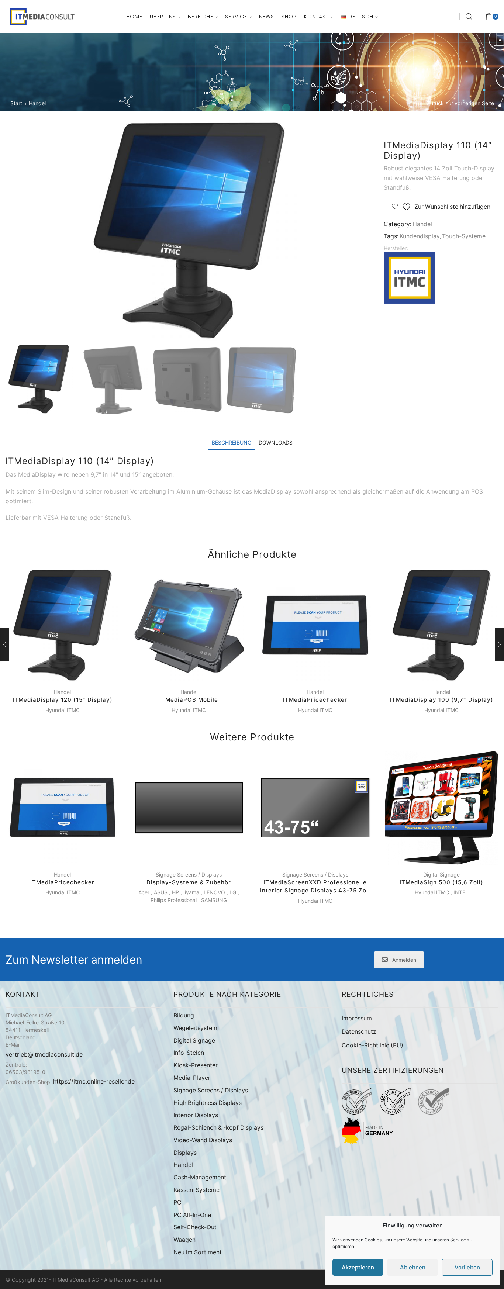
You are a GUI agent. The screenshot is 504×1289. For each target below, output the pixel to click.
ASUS (161, 892)
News (266, 16)
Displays (185, 1152)
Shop (289, 16)
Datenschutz (359, 1031)
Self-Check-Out (195, 1227)
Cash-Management (199, 1177)
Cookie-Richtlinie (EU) (372, 1045)
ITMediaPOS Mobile (188, 699)
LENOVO (214, 892)
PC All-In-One (192, 1215)
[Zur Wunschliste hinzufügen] (87, 670)
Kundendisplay (420, 236)
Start (16, 103)
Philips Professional (174, 900)
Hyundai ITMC (62, 710)
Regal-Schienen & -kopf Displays (218, 1127)
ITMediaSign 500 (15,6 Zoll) (441, 882)
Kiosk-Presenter (195, 1065)
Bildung (183, 1015)
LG (232, 892)
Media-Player (191, 1077)
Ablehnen (412, 1267)
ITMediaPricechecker (315, 699)
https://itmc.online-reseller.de (94, 1081)
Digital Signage (441, 874)
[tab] (231, 442)
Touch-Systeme (464, 236)
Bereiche (200, 16)
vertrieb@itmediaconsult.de (44, 1054)
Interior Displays (195, 1115)
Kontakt (316, 16)
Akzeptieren (358, 1267)
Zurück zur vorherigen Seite (460, 103)
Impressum (357, 1018)
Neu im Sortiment (197, 1252)
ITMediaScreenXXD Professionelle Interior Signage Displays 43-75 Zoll (315, 886)
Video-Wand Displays (202, 1140)
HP (175, 892)
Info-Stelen (188, 1052)
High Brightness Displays (207, 1102)
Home (134, 16)
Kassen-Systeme (196, 1189)
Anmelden (404, 960)
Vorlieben (467, 1267)
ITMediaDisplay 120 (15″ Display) (63, 699)
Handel (37, 103)
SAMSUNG (214, 900)
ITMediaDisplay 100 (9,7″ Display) (441, 699)
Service (236, 16)
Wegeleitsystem (195, 1027)
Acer (143, 892)
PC (177, 1202)
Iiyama (191, 892)
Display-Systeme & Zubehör (188, 882)
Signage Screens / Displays (189, 874)
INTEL (460, 892)
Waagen (184, 1239)
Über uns (163, 16)
